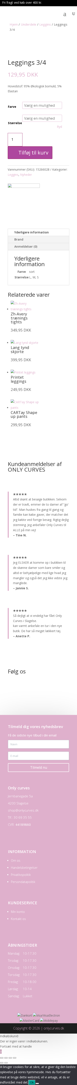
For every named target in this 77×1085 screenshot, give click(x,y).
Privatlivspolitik (21, 875)
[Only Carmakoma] (24, 187)
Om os (15, 860)
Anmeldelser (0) (25, 246)
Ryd (59, 127)
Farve (12, 107)
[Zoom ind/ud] (1, 1058)
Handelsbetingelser (24, 868)
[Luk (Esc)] (14, 1058)
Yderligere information (31, 232)
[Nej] (37, 1083)
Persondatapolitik (23, 882)
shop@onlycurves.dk (23, 810)
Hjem (14, 24)
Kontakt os (18, 919)
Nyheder (26, 175)
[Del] (10, 1058)
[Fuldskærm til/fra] (6, 1058)
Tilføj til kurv (33, 152)
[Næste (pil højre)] (6, 1062)
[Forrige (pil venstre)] (1, 1062)
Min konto (18, 912)
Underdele (28, 24)
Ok (32, 1082)
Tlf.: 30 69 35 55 (20, 817)
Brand (18, 239)
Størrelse (15, 123)
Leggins (45, 24)
